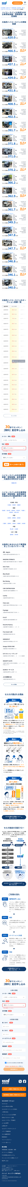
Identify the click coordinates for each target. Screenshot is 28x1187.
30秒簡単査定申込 (17, 3)
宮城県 (14, 505)
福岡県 (11, 534)
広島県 (16, 529)
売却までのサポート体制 (8, 1117)
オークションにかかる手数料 (9, 1114)
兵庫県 (18, 523)
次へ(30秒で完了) (14, 464)
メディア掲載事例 (6, 1131)
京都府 (14, 523)
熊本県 (16, 534)
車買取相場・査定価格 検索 (18, 7)
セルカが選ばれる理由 (7, 1106)
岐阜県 (9, 518)
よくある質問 (5, 1123)
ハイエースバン (8, 9)
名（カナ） (5, 1030)
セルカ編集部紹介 (6, 1134)
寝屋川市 (14, 483)
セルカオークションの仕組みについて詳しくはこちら (13, 883)
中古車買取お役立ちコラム (8, 1155)
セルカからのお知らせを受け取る (15, 1063)
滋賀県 (9, 523)
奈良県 (23, 523)
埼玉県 (18, 510)
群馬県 (13, 510)
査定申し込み (5, 1160)
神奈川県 (16, 512)
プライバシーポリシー (12, 1166)
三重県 (4, 523)
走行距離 (4, 454)
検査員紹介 (4, 1137)
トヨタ (2, 9)
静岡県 (14, 518)
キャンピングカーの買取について (10, 1158)
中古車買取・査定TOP (5, 7)
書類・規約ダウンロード (7, 1170)
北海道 (9, 505)
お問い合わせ (17, 1170)
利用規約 (7, 1066)
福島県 (18, 505)
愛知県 (18, 518)
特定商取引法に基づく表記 (7, 1169)
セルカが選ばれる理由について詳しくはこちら (13, 817)
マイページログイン (7, 1139)
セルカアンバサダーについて (9, 1128)
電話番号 (4, 1046)
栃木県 (8, 510)
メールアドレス (6, 1038)
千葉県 (22, 510)
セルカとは (4, 1103)
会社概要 (4, 1166)
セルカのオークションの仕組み (9, 1109)
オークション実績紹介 (7, 1152)
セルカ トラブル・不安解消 (8, 1120)
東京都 (11, 512)
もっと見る (14, 415)
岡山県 (11, 529)
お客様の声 (4, 1125)
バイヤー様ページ (6, 1142)
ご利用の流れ (5, 1112)
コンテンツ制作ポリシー (7, 1167)
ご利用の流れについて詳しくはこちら (13, 969)
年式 (3, 444)
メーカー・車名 (6, 436)
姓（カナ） (5, 1022)
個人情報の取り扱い (14, 1066)
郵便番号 (4, 1054)
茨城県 (3, 510)
